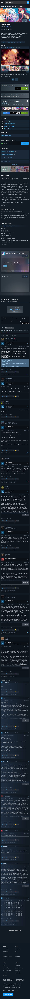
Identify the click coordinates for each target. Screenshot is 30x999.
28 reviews (7, 639)
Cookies (5, 973)
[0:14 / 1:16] (15, 57)
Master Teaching (8, 378)
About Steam (6, 949)
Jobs (16, 951)
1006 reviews (14, 423)
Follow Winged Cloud (11, 262)
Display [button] (19, 321)
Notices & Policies (7, 970)
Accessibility (6, 968)
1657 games (7, 528)
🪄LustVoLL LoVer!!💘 (10, 338)
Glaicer (6, 596)
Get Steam (17, 965)
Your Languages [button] (8, 327)
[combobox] (16, 2)
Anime (19, 42)
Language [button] (23, 318)
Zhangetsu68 (8, 638)
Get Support (18, 970)
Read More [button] (25, 514)
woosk (6, 486)
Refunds (5, 975)
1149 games (7, 340)
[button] (3, 6)
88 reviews (13, 597)
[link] (15, 113)
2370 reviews (14, 340)
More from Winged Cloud (14, 253)
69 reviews (13, 380)
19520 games (7, 423)
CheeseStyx (7, 458)
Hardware (17, 954)
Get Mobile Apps (8, 994)
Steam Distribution (7, 956)
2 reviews (6, 459)
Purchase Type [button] (14, 318)
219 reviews (7, 488)
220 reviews (7, 555)
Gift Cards (5, 959)
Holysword (7, 554)
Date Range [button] (4, 321)
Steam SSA (5, 951)
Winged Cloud (9, 26)
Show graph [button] (24, 323)
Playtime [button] (12, 321)
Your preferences (13, 301)
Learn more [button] (25, 143)
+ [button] (23, 42)
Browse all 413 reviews (15, 930)
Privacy (4, 965)
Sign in (2, 74)
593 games (7, 597)
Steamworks (6, 954)
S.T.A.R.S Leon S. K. (9, 422)
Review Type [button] (4, 318)
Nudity (3, 42)
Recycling (17, 956)
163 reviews (7, 403)
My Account (18, 973)
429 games (7, 380)
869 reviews (13, 528)
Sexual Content (11, 42)
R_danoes (7, 401)
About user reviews (5, 301)
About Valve (18, 949)
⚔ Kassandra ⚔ (8, 527)
